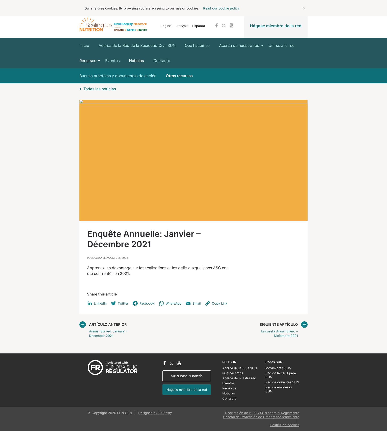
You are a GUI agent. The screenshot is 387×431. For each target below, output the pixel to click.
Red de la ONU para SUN (280, 375)
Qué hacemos (197, 45)
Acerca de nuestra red (239, 45)
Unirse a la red (281, 45)
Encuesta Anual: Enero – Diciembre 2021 (279, 330)
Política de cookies (284, 425)
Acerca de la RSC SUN (239, 368)
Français (182, 26)
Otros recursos (179, 76)
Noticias (136, 60)
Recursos (87, 60)
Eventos (112, 60)
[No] (304, 8)
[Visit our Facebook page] (216, 26)
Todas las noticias (99, 89)
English (166, 26)
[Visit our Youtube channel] (231, 25)
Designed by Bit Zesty (155, 413)
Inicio (84, 45)
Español (198, 26)
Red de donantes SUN (282, 382)
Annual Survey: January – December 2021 (108, 330)
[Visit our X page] (224, 25)
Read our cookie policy (221, 8)
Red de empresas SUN (278, 389)
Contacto (161, 60)
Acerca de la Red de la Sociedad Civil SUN (137, 45)
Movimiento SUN (278, 368)
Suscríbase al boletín (187, 376)
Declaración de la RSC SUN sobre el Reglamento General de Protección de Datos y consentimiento (261, 415)
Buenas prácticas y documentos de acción (117, 76)
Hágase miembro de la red (276, 25)
